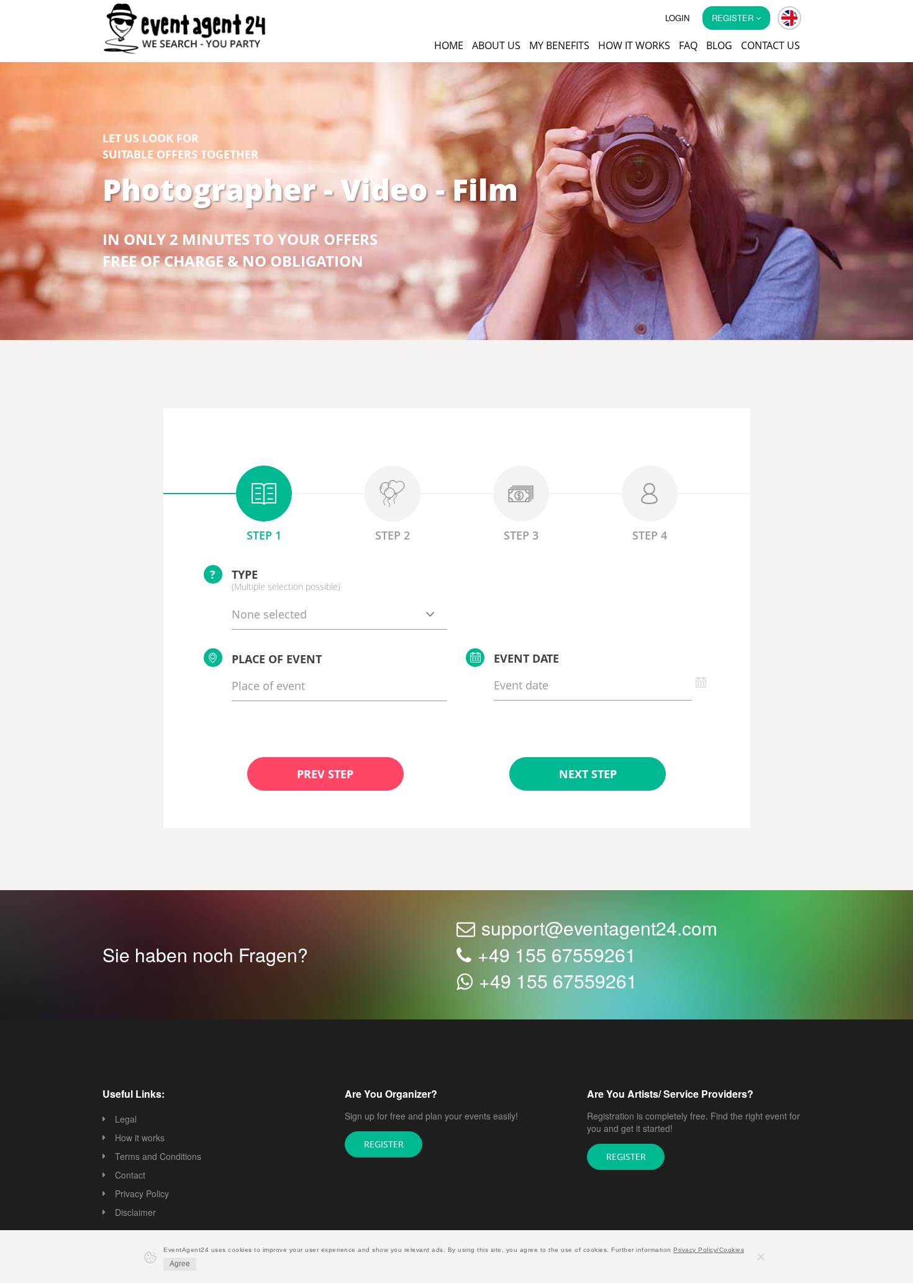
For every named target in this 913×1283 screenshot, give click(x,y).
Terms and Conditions (158, 1157)
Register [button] (734, 18)
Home (448, 45)
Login (677, 18)
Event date (526, 659)
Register (383, 1145)
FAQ (688, 45)
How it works (634, 45)
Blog (719, 45)
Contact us (770, 45)
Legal (126, 1120)
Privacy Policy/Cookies (708, 1249)
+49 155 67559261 (557, 955)
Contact (130, 1176)
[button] (789, 18)
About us (496, 45)
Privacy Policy (142, 1195)
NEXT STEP (587, 775)
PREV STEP (325, 775)
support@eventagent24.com (599, 929)
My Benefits (559, 45)
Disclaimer (135, 1213)
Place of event (277, 660)
